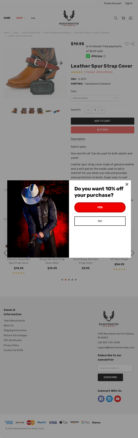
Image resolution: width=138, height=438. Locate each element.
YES (100, 207)
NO (100, 221)
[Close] (127, 184)
